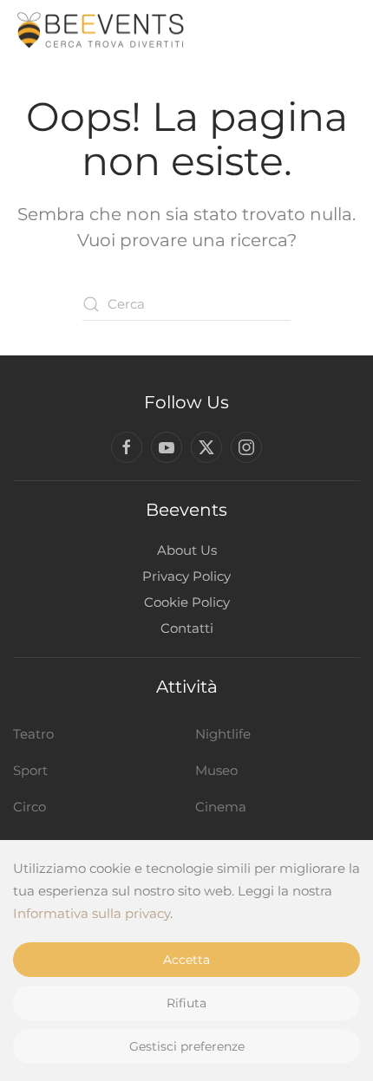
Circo (29, 806)
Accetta (186, 959)
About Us (187, 550)
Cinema (220, 806)
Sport (30, 770)
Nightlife (223, 734)
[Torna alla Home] (99, 30)
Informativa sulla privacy (91, 913)
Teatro (33, 734)
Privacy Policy (186, 576)
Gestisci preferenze (187, 1046)
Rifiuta (186, 1003)
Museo (216, 770)
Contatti (186, 628)
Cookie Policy (187, 602)
